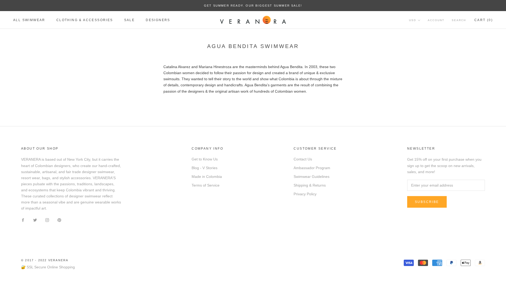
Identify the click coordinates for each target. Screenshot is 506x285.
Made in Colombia (207, 176)
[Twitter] (35, 220)
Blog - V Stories (204, 168)
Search (459, 20)
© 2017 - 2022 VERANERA (44, 260)
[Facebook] (23, 220)
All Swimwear (29, 20)
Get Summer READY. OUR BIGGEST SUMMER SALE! (253, 5)
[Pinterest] (59, 220)
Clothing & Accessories (84, 20)
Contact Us (303, 159)
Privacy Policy (305, 194)
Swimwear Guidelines (311, 176)
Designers (158, 20)
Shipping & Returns (310, 185)
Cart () (483, 20)
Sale (129, 20)
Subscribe (427, 202)
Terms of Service (206, 185)
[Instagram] (47, 220)
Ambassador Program (312, 168)
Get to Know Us (205, 159)
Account (436, 20)
